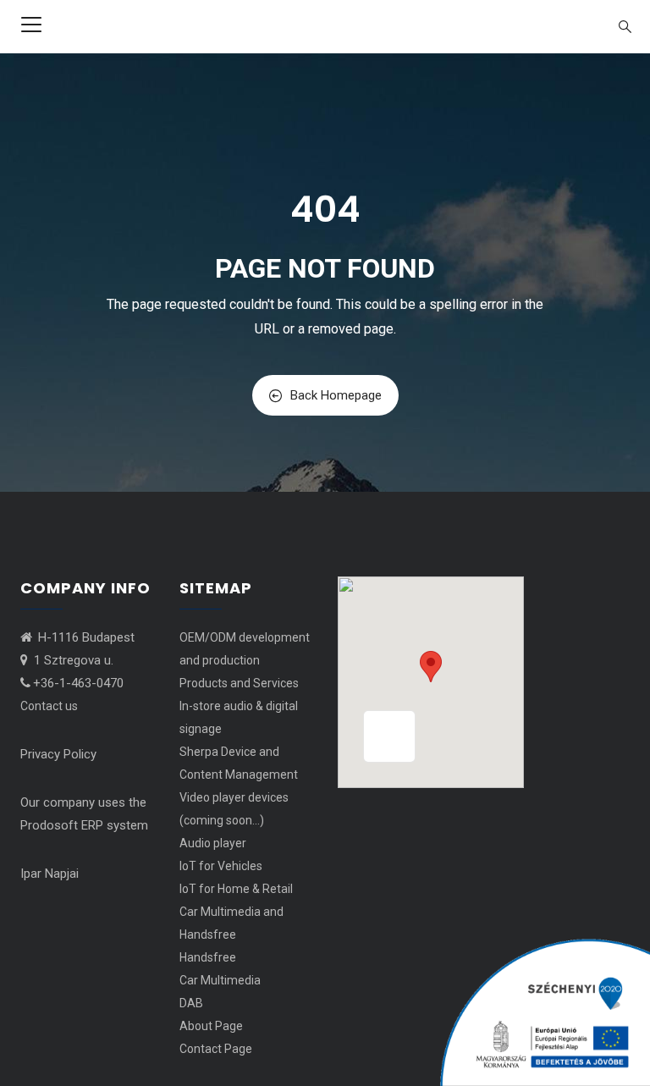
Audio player (212, 843)
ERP (92, 825)
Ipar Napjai (49, 873)
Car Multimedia (220, 980)
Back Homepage (336, 395)
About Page (211, 1026)
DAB (191, 1003)
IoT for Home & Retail (236, 889)
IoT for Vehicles (220, 866)
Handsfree (207, 957)
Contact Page (215, 1049)
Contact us (49, 706)
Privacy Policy (58, 754)
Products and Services (239, 683)
